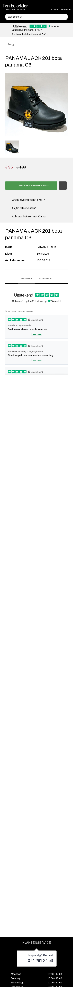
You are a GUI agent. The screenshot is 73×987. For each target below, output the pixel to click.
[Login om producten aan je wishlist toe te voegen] (63, 185)
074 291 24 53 (40, 960)
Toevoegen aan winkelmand (32, 185)
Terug (10, 44)
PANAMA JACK (46, 247)
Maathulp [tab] (45, 278)
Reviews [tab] (26, 278)
